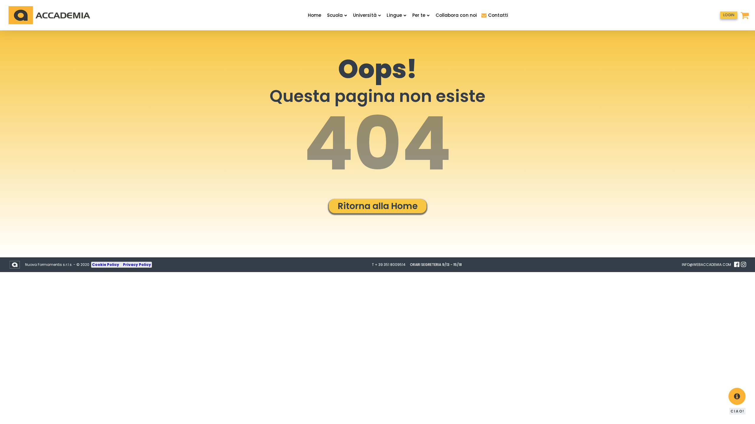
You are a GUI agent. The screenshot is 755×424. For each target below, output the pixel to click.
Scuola (335, 15)
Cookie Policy (106, 264)
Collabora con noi (456, 15)
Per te (418, 15)
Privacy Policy (137, 264)
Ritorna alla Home (378, 206)
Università (365, 15)
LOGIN (728, 15)
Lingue (394, 15)
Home (314, 15)
